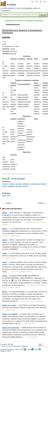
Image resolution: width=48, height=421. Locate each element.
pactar (4, 213)
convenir (5, 184)
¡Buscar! (43, 15)
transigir (43, 184)
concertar (18, 184)
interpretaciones (13, 24)
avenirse (25, 186)
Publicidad (24, 346)
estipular (26, 184)
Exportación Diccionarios (7, 349)
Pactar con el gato (9, 305)
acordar (11, 184)
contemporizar (35, 184)
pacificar (8, 203)
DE (41, 1)
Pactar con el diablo (9, 314)
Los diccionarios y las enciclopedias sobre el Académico (20, 9)
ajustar (4, 186)
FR (45, 1)
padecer (41, 203)
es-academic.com (9, 3)
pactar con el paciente (10, 327)
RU (32, 1)
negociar (18, 186)
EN (37, 1)
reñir (8, 195)
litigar (4, 195)
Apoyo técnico (17, 346)
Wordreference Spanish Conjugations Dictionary (24, 21)
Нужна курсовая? (18, 178)
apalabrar (11, 186)
